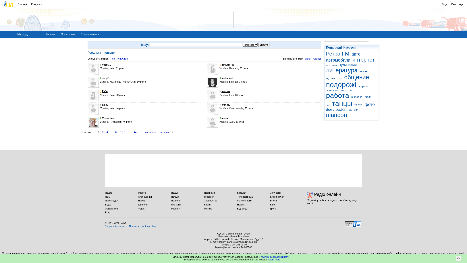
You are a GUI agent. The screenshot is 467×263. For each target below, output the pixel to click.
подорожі (341, 85)
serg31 (106, 78)
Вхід (444, 4)
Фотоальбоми (244, 200)
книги (334, 65)
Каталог (241, 192)
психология (332, 90)
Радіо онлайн (327, 194)
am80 (105, 104)
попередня (150, 132)
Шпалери (143, 204)
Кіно (272, 204)
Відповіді (242, 208)
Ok (458, 258)
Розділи (35, 4)
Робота (142, 192)
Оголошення (145, 196)
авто (356, 54)
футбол (353, 109)
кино (328, 65)
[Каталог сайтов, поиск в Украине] (353, 222)
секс (367, 97)
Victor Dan (108, 118)
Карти (207, 204)
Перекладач (111, 200)
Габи (105, 91)
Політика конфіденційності (143, 226)
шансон (336, 115)
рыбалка (356, 96)
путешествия (347, 90)
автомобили (338, 60)
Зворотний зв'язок (115, 226)
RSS (107, 196)
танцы (342, 103)
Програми (209, 192)
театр (358, 105)
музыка (339, 79)
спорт (328, 105)
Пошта (108, 192)
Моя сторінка (68, 34)
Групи (273, 208)
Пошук (174, 192)
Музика (208, 208)
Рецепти (175, 208)
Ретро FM (337, 54)
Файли (141, 208)
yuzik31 (106, 64)
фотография (336, 109)
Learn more (274, 259)
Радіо (108, 212)
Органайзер (111, 208)
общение (356, 77)
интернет (363, 60)
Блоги (273, 200)
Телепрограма (245, 196)
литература (342, 70)
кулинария (348, 65)
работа (337, 95)
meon (224, 118)
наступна (164, 132)
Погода (175, 196)
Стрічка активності (91, 34)
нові (113, 58)
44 (135, 132)
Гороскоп (209, 196)
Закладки (275, 192)
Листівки (176, 204)
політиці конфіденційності (275, 257)
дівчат (308, 58)
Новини (241, 204)
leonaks (225, 91)
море (363, 71)
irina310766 (227, 64)
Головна (22, 4)
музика (330, 78)
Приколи (175, 200)
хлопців (317, 58)
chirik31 (225, 104)
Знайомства (210, 200)
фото (369, 104)
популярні (122, 58)
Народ (141, 200)
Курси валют (277, 196)
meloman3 (227, 78)
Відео (108, 204)
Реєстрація (457, 4)
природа (363, 86)
